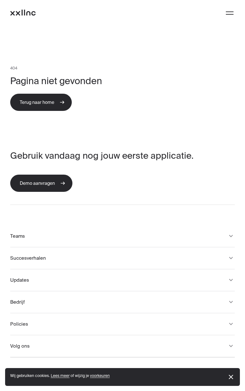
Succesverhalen (28, 258)
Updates (19, 280)
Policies (19, 324)
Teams (17, 236)
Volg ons (20, 346)
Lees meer (60, 375)
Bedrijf (17, 302)
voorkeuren (100, 375)
